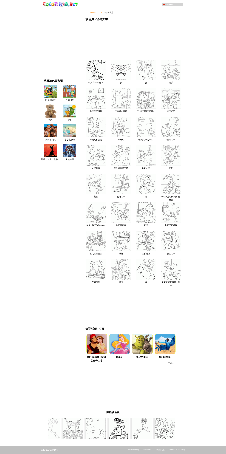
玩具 (51, 120)
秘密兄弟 (171, 111)
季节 (45, 43)
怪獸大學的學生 (146, 140)
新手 (171, 83)
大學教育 (96, 168)
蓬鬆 (96, 197)
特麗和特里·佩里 (95, 83)
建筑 (45, 21)
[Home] (60, 4)
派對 (121, 254)
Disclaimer (147, 450)
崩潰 (121, 282)
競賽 (171, 168)
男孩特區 (47, 48)
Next (177, 429)
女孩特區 (47, 37)
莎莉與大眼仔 (121, 111)
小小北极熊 (69, 140)
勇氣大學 (146, 168)
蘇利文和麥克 (96, 140)
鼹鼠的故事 (50, 100)
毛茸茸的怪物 (96, 111)
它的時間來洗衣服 (145, 111)
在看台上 (146, 254)
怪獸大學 (171, 140)
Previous (45, 429)
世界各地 (47, 16)
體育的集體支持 (121, 168)
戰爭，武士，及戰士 (50, 160)
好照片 (121, 140)
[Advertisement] (134, 41)
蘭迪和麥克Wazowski (95, 225)
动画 (45, 32)
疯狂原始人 (50, 140)
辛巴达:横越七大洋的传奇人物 (96, 359)
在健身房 (96, 282)
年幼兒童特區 (49, 53)
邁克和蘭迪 (121, 225)
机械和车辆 (48, 10)
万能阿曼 (70, 100)
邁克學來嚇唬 (171, 225)
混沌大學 (121, 197)
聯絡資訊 (160, 450)
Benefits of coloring (176, 450)
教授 (146, 225)
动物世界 (47, 26)
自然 (45, 69)
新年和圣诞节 (49, 59)
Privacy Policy (133, 450)
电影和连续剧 (49, 64)
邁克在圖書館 (96, 254)
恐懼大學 (171, 254)
